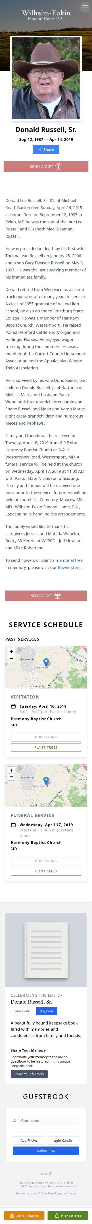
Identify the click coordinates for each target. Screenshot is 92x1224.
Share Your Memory (29, 1074)
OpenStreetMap (51, 1193)
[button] (46, 662)
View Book (22, 1011)
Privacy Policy (33, 1186)
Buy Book (46, 1011)
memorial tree (69, 560)
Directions (46, 737)
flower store (69, 567)
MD (14, 725)
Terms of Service (58, 1186)
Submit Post (46, 1151)
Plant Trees (45, 747)
